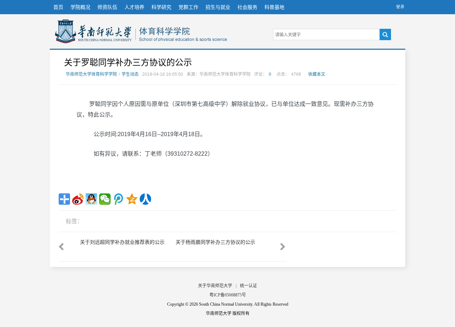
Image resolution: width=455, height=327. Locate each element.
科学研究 (161, 7)
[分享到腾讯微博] (118, 199)
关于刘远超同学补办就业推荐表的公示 (122, 242)
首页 (58, 7)
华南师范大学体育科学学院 (93, 31)
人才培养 (134, 7)
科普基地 (274, 7)
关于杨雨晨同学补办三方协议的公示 (215, 242)
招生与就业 (217, 7)
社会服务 (247, 7)
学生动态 (130, 74)
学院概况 (80, 7)
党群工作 (188, 7)
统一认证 (248, 285)
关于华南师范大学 (215, 285)
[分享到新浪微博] (78, 199)
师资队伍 (107, 7)
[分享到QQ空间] (132, 199)
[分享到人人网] (145, 199)
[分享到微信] (105, 199)
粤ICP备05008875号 (227, 295)
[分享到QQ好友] (91, 199)
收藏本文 (316, 74)
